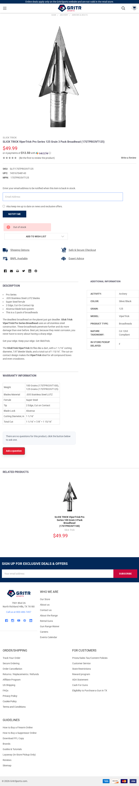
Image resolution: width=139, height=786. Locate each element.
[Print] (17, 271)
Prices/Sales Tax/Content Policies (89, 658)
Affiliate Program (12, 679)
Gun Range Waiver (49, 626)
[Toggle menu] (4, 8)
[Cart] (134, 7)
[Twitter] (23, 271)
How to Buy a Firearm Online (18, 727)
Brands (6, 743)
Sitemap (7, 765)
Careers (44, 631)
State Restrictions (81, 668)
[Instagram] (12, 620)
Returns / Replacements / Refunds (21, 674)
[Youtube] (18, 620)
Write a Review (128, 157)
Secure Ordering (11, 663)
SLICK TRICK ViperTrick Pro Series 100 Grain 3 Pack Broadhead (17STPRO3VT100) (69, 521)
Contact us (46, 610)
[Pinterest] (35, 271)
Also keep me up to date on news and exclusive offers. (34, 206)
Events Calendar (48, 637)
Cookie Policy (35, 701)
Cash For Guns (80, 685)
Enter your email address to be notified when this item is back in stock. (39, 188)
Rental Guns (46, 621)
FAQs (5, 690)
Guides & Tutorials (12, 749)
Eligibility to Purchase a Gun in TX (89, 690)
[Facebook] (5, 271)
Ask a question (14, 450)
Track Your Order (11, 658)
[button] (27, 153)
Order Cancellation (12, 668)
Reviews (7, 760)
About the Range (49, 615)
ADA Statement (80, 679)
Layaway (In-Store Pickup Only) (19, 754)
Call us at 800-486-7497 (18, 612)
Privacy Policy (35, 696)
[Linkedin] (29, 271)
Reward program (81, 674)
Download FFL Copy (13, 738)
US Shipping (9, 685)
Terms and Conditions (35, 707)
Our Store (45, 599)
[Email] (11, 271)
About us (44, 604)
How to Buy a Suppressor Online (19, 733)
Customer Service (81, 663)
